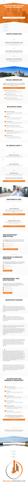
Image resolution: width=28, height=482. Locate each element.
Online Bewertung (13, 226)
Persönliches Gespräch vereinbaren (14, 17)
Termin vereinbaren (13, 214)
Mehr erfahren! (14, 419)
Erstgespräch (7, 270)
